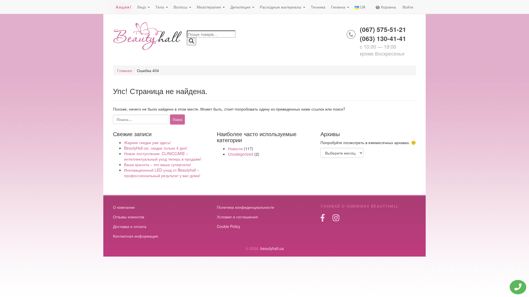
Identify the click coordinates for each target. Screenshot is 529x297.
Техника (318, 7)
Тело (160, 7)
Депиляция (241, 7)
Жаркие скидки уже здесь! (147, 142)
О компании (124, 207)
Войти (408, 7)
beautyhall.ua (148, 36)
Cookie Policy (228, 226)
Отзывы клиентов (128, 216)
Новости (235, 148)
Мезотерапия (209, 7)
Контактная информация (135, 236)
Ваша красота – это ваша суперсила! (157, 164)
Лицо (142, 7)
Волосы (181, 7)
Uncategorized (240, 154)
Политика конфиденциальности (245, 207)
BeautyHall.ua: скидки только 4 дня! (155, 148)
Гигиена (338, 7)
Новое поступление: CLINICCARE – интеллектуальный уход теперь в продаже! (162, 156)
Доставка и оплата (129, 226)
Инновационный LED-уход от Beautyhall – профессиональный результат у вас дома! (162, 172)
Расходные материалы (281, 7)
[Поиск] (191, 41)
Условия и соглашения (237, 216)
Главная (124, 70)
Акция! (123, 7)
